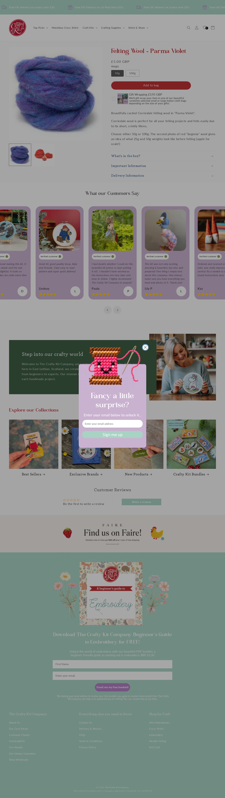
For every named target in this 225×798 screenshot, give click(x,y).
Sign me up (113, 434)
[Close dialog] (145, 347)
